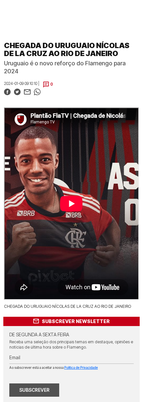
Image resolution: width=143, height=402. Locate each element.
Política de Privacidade (81, 367)
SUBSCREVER (34, 390)
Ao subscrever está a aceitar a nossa (53, 367)
